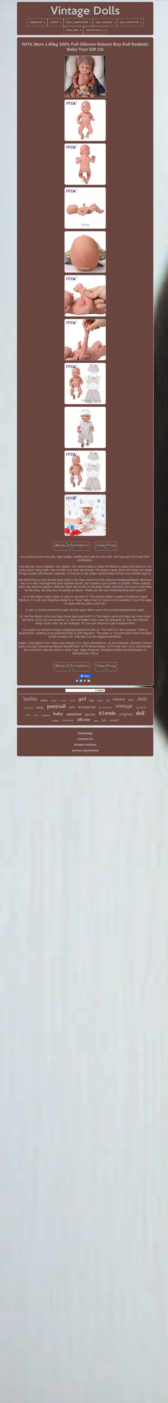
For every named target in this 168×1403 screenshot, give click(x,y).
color (54, 701)
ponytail (56, 706)
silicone (83, 719)
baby (58, 713)
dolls (142, 699)
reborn (119, 699)
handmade (46, 715)
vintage (124, 706)
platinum (28, 707)
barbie (30, 699)
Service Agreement (85, 750)
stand (72, 700)
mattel (90, 714)
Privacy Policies (85, 744)
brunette (86, 707)
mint (28, 715)
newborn (141, 707)
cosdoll (113, 720)
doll (140, 713)
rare (72, 707)
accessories (105, 707)
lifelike (36, 715)
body (40, 707)
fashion (44, 700)
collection (68, 720)
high (91, 700)
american (74, 714)
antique (55, 720)
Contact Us (85, 739)
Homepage (85, 733)
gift (107, 700)
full (104, 720)
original (126, 714)
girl (82, 699)
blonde (107, 713)
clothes (63, 700)
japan (100, 700)
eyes (96, 721)
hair (131, 700)
